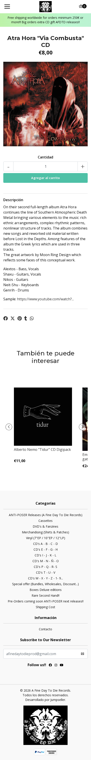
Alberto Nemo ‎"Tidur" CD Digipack (42, 449)
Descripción (13, 199)
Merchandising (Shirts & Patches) (45, 532)
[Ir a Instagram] (56, 665)
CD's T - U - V (45, 572)
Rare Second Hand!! (45, 595)
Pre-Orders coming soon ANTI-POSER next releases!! (45, 601)
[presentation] (9, 427)
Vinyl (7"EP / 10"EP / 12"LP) (45, 538)
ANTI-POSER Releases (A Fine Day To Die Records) (45, 515)
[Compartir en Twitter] (12, 318)
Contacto (45, 629)
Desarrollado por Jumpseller (45, 700)
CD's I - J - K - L (45, 555)
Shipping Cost (45, 607)
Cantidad (45, 157)
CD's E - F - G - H (46, 549)
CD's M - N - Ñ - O (45, 561)
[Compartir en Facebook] (5, 318)
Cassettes (45, 521)
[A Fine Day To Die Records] (45, 6)
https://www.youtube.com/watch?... (45, 299)
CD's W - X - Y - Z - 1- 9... (45, 578)
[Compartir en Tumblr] (25, 318)
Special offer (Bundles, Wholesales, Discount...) (45, 584)
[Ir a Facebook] (50, 665)
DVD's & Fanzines (45, 526)
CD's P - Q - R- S (45, 567)
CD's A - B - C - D (45, 544)
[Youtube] (61, 665)
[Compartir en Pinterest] (19, 318)
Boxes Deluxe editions (46, 590)
